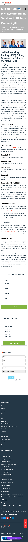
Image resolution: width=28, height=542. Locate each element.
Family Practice (7, 334)
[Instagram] (10, 518)
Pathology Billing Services (6, 474)
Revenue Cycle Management (10, 263)
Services (3, 408)
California (6, 280)
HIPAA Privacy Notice (14, 380)
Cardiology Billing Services (7, 459)
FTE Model (3, 431)
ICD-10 (14, 147)
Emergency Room (8, 336)
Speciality (3, 410)
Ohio (5, 290)
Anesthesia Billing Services (7, 453)
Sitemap (2, 446)
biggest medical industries (11, 231)
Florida (6, 285)
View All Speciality (14, 343)
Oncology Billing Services (6, 472)
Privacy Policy (18, 379)
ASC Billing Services (5, 456)
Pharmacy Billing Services (6, 477)
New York (6, 295)
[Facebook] (2, 518)
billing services (22, 137)
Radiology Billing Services (6, 479)
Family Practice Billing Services (8, 466)
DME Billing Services (5, 461)
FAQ (2, 444)
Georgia (6, 288)
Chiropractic (7, 331)
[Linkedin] (13, 518)
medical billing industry (6, 210)
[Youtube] (7, 518)
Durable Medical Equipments (10, 324)
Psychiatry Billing (8, 326)
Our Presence (4, 416)
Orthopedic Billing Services (7, 469)
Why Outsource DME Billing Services (9, 426)
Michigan (6, 293)
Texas (5, 298)
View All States (14, 307)
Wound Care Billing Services (7, 482)
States (2, 413)
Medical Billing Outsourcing (7, 428)
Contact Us (3, 441)
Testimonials (3, 421)
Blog (2, 418)
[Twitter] (4, 518)
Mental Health (7, 329)
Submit (11, 377)
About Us (3, 405)
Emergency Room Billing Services (8, 464)
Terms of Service (4, 436)
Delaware (6, 283)
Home (3, 27)
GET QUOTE (25, 524)
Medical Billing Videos (5, 423)
